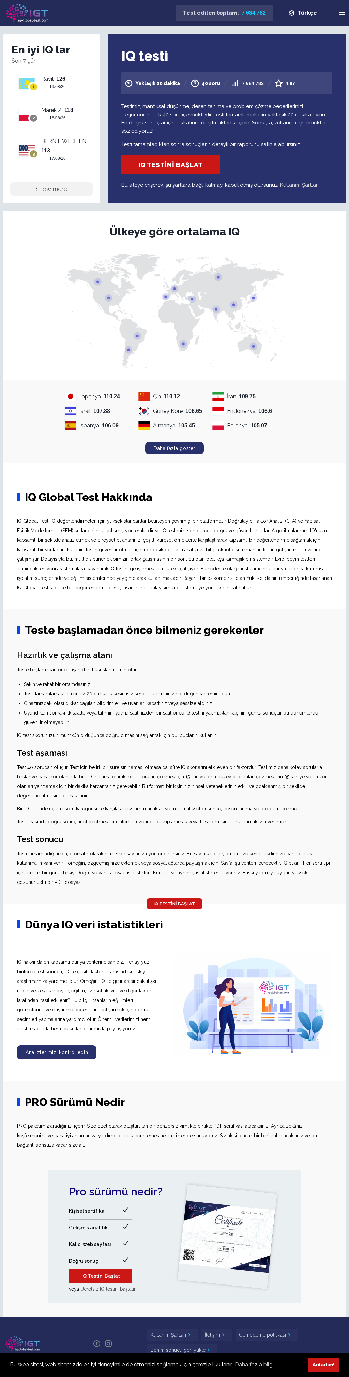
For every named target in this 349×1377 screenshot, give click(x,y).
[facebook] (97, 1343)
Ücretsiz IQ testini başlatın (108, 1289)
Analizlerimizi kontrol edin (57, 1052)
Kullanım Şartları (299, 185)
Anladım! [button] (324, 1364)
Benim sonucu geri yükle (179, 1350)
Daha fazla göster (174, 448)
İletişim (213, 1335)
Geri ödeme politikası (263, 1335)
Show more (51, 188)
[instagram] (108, 1343)
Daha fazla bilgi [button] (254, 1364)
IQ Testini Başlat (170, 164)
